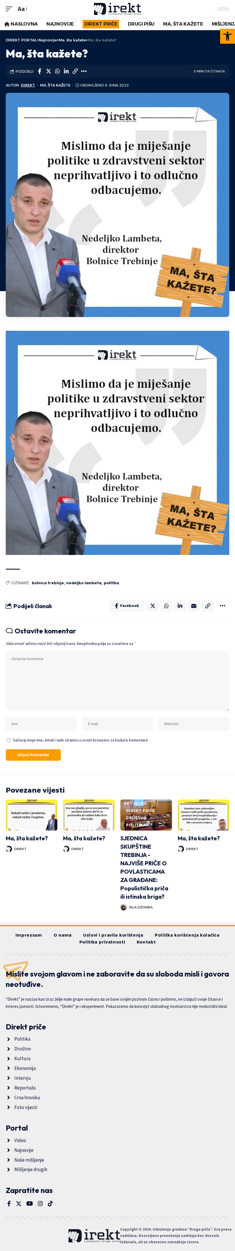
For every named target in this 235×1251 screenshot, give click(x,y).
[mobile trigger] (10, 8)
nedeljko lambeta (83, 582)
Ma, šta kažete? (27, 838)
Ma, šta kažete (55, 85)
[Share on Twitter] (48, 71)
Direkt (28, 85)
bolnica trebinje (48, 582)
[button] (227, 36)
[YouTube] (29, 1203)
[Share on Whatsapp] (57, 71)
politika (111, 582)
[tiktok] (50, 1203)
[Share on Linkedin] (66, 71)
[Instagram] (40, 1203)
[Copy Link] (75, 71)
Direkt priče (140, 810)
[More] (84, 71)
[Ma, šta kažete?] (31, 815)
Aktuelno (135, 803)
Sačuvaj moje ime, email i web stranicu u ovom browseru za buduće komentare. (81, 740)
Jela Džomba (141, 907)
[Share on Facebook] (40, 71)
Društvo (136, 818)
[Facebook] (9, 1203)
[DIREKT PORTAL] (117, 9)
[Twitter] (18, 1203)
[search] (209, 9)
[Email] (194, 606)
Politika (136, 825)
